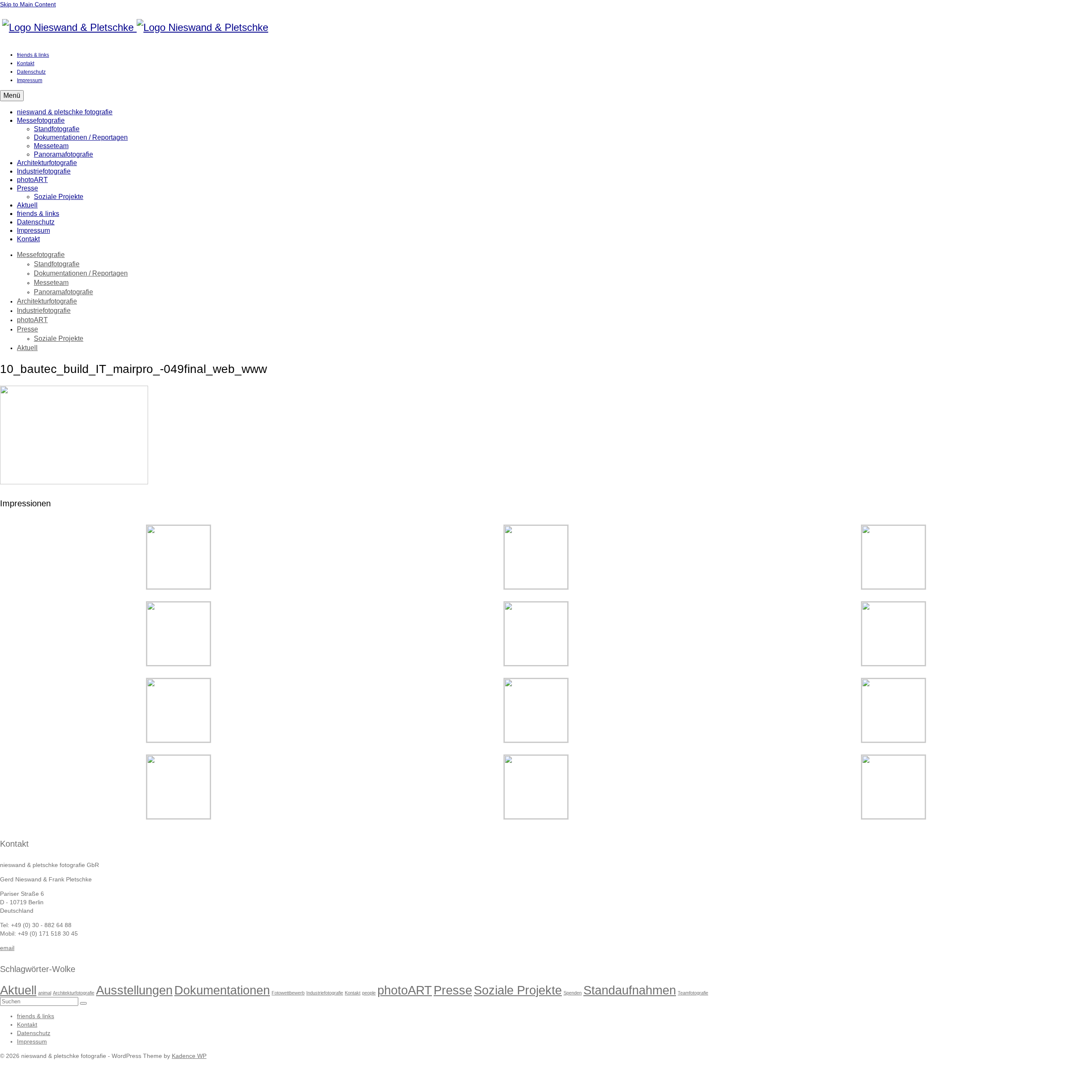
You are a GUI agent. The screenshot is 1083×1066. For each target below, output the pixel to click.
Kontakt (352, 992)
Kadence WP (189, 1055)
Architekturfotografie (73, 992)
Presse (453, 990)
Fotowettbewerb (288, 992)
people (369, 992)
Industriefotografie (324, 992)
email (7, 947)
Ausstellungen (134, 990)
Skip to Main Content (28, 4)
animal (44, 992)
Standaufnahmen (629, 990)
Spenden (572, 992)
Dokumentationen (222, 990)
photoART (404, 990)
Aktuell (18, 990)
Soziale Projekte (518, 990)
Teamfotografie (693, 992)
